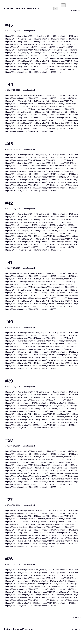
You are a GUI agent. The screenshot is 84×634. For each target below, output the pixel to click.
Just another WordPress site (21, 8)
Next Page (76, 617)
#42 (9, 203)
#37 (9, 499)
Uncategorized (29, 31)
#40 (9, 321)
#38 (9, 440)
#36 (9, 559)
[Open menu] (55, 8)
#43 (9, 143)
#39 (9, 381)
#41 (8, 262)
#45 (9, 25)
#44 (9, 84)
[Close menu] (63, 5)
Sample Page (75, 10)
